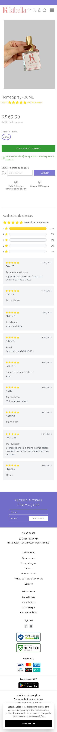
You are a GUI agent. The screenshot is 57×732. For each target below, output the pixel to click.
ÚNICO (6, 137)
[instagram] (31, 626)
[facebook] (26, 626)
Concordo (28, 723)
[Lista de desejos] (29, 10)
